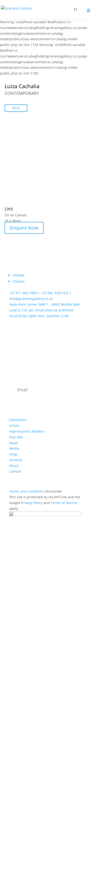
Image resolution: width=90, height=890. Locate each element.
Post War (16, 437)
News (13, 443)
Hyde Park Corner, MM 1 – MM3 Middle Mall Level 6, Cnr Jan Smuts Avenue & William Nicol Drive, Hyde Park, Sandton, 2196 (44, 310)
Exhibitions (18, 420)
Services (15, 460)
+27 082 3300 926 (55, 293)
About (14, 465)
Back (16, 108)
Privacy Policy (31, 502)
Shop (13, 454)
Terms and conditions (26, 491)
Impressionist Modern (27, 431)
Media (14, 448)
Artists (14, 425)
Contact (15, 471)
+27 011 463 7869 (23, 293)
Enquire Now (24, 227)
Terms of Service (64, 502)
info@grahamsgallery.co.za (31, 298)
